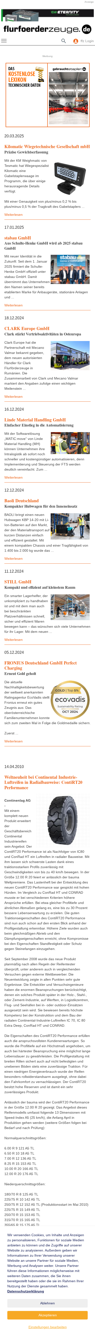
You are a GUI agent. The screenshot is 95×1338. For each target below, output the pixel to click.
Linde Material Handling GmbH (35, 420)
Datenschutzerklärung (25, 1291)
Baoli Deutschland (21, 500)
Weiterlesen (13, 215)
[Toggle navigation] (4, 41)
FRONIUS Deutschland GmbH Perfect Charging (40, 665)
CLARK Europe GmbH (26, 328)
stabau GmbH (17, 238)
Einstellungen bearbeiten (47, 1327)
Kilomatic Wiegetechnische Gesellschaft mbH (47, 146)
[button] (7, 15)
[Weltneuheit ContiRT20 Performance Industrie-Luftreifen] (63, 820)
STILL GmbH (17, 582)
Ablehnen (47, 1303)
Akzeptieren (47, 1315)
